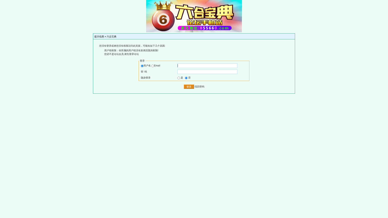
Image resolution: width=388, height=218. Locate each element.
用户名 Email (151, 65)
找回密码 (199, 86)
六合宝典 (111, 36)
